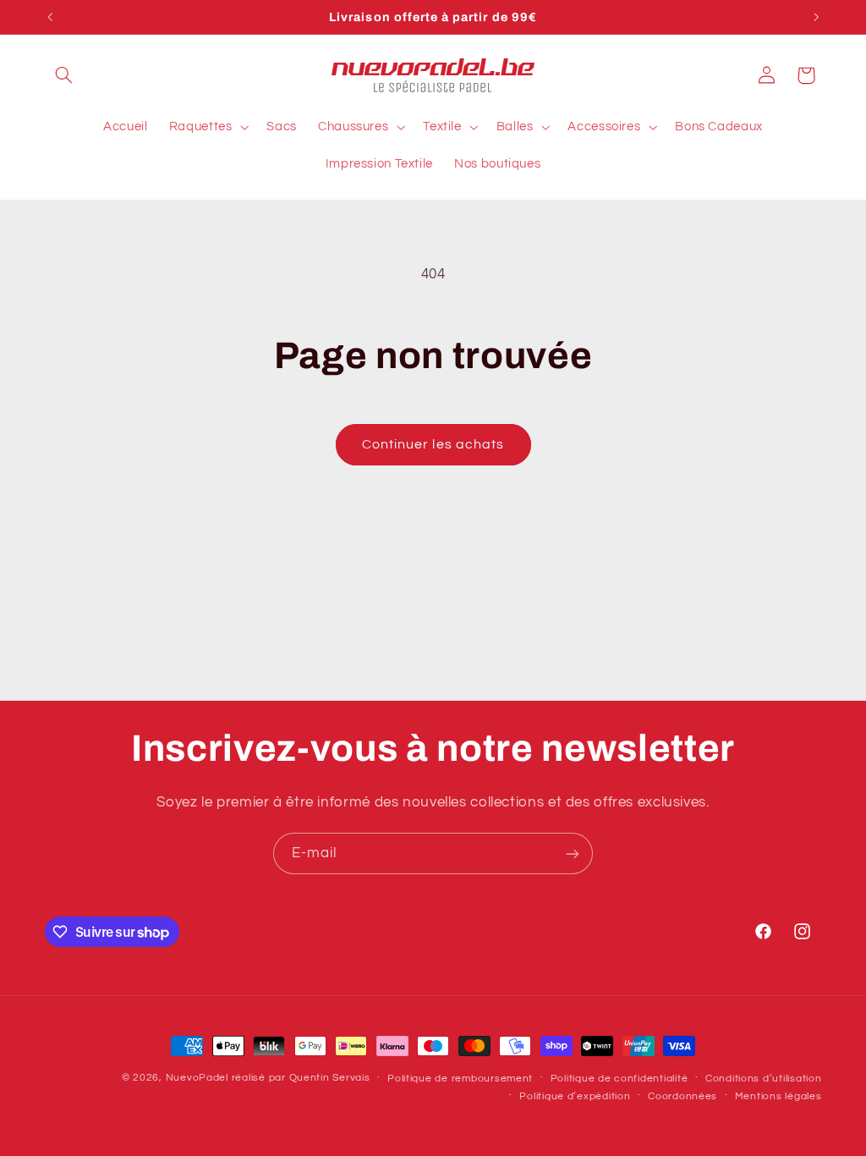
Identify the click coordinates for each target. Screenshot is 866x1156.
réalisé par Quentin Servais (301, 1077)
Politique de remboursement (460, 1078)
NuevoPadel (197, 1077)
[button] (64, 75)
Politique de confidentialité (619, 1078)
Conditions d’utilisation (763, 1078)
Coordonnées (682, 1096)
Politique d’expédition (574, 1096)
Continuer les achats (433, 444)
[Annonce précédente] (50, 17)
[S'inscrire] (572, 853)
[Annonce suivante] (816, 17)
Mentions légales (778, 1096)
